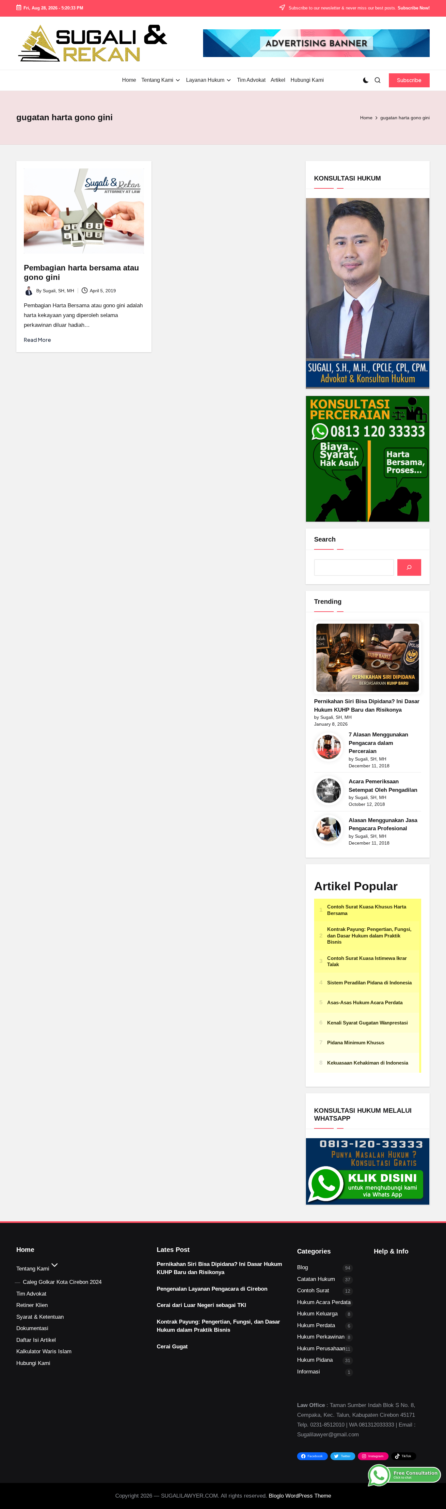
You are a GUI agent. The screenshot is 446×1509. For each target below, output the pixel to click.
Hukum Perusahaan (321, 1348)
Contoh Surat (313, 1290)
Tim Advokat (31, 1294)
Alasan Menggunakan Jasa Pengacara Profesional (383, 824)
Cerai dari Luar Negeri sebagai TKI (201, 1305)
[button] (409, 80)
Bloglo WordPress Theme (300, 1496)
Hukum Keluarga (317, 1314)
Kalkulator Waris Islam (44, 1351)
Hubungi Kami (33, 1363)
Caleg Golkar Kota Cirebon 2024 (62, 1282)
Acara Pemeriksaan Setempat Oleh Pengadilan (383, 785)
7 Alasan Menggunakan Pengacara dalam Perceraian (378, 743)
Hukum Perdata (316, 1325)
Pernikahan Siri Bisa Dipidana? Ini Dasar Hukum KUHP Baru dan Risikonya (367, 705)
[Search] (409, 567)
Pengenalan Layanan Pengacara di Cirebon (212, 1289)
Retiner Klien (32, 1305)
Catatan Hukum (316, 1279)
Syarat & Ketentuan (40, 1317)
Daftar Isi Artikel (36, 1340)
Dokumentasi (32, 1328)
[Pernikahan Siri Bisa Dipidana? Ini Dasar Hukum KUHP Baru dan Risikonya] (367, 658)
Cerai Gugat (172, 1346)
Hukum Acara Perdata (324, 1302)
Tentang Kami (32, 1269)
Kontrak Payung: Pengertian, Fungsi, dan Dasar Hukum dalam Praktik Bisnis (218, 1326)
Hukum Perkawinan (320, 1337)
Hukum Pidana (315, 1360)
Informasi (308, 1372)
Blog (302, 1267)
